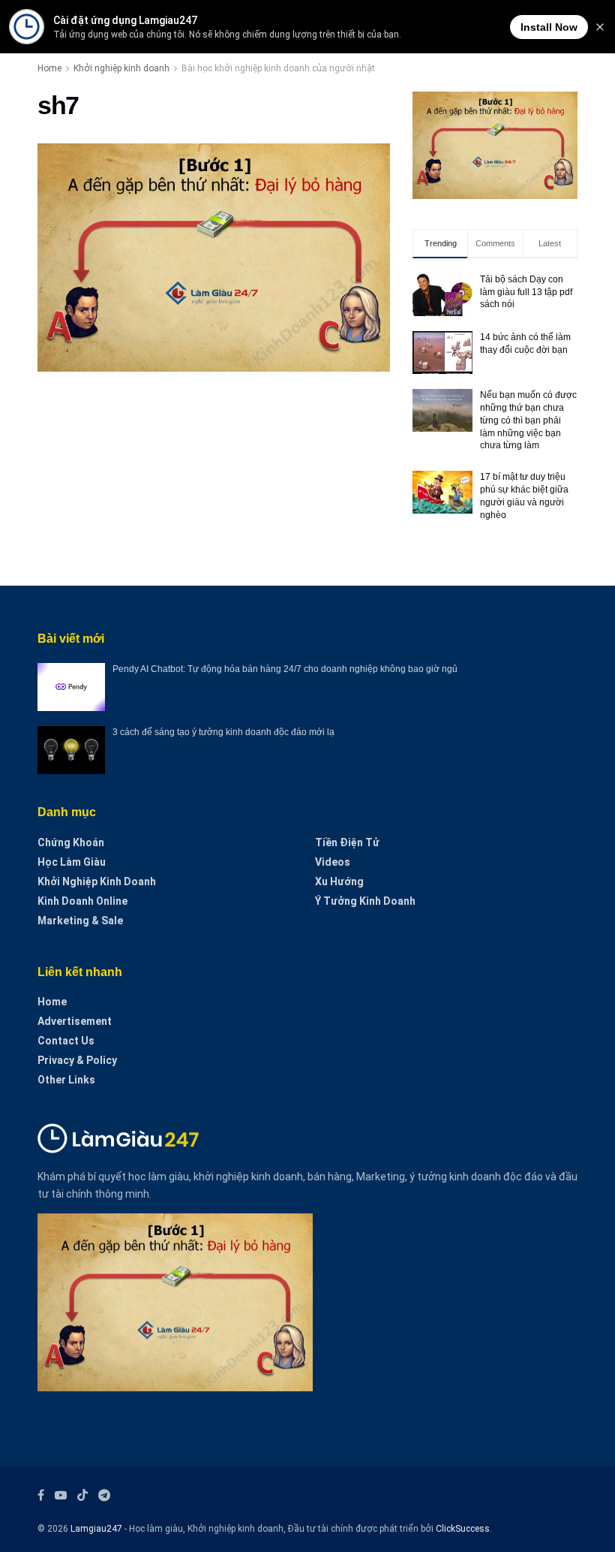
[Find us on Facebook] (41, 1495)
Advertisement (75, 1021)
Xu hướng (339, 881)
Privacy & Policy (77, 1060)
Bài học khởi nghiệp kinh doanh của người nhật (278, 68)
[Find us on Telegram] (104, 1495)
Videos (332, 862)
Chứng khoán (71, 842)
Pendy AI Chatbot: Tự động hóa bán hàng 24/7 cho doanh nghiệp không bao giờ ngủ (285, 669)
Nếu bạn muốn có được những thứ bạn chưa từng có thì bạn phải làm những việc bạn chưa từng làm (528, 420)
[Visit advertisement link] (495, 145)
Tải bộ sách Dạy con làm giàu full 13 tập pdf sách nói (526, 292)
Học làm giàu (72, 862)
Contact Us (66, 1041)
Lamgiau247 (96, 1528)
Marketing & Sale (80, 921)
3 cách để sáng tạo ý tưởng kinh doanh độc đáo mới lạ (223, 732)
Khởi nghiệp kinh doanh (122, 68)
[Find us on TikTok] (82, 1495)
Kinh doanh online (83, 901)
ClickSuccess (463, 1528)
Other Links (66, 1080)
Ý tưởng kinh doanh (365, 901)
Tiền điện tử (347, 842)
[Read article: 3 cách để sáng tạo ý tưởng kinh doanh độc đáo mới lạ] (71, 750)
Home (50, 68)
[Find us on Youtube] (61, 1495)
